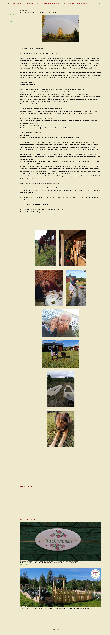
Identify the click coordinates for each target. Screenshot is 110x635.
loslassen (9, 18)
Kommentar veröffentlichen (28, 610)
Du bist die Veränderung (34, 481)
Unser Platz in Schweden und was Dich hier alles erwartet (49, 562)
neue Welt (9, 20)
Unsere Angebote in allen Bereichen (41, 4)
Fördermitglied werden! (73, 4)
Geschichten (10, 17)
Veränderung (10, 21)
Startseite (17, 4)
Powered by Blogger (56, 629)
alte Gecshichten (11, 14)
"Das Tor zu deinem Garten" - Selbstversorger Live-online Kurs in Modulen (56, 608)
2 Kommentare (26, 564)
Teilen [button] (9, 10)
